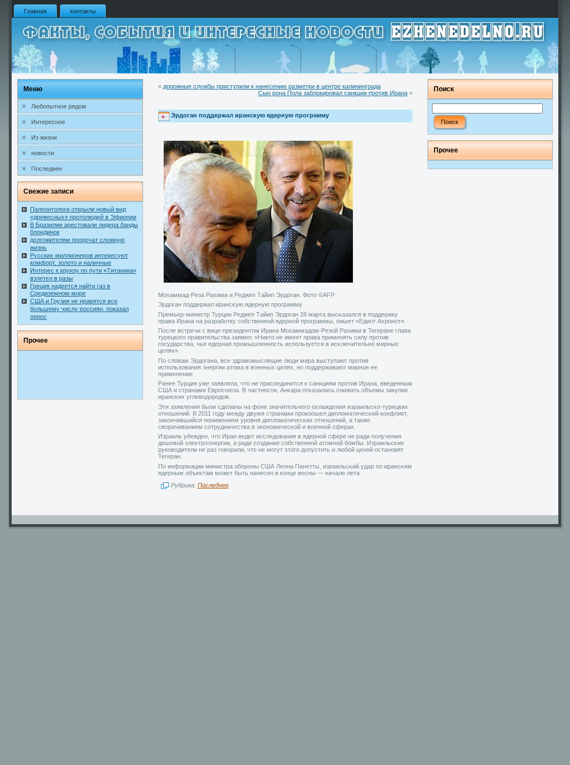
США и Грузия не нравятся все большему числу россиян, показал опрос (79, 309)
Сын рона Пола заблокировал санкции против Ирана (332, 93)
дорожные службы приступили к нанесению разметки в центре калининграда (272, 86)
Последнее (213, 485)
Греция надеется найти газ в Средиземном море (70, 290)
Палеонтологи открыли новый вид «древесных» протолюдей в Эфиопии (83, 213)
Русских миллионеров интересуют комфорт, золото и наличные (79, 259)
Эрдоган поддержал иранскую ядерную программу (250, 115)
